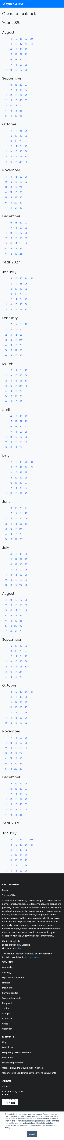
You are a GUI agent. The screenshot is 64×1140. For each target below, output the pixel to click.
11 (16, 49)
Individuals (7, 1057)
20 (20, 59)
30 (31, 39)
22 (21, 70)
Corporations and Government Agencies (23, 1067)
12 (16, 54)
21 (21, 64)
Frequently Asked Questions (16, 1052)
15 (16, 70)
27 (26, 59)
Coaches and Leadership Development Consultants (29, 1072)
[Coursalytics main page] (16, 4)
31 (32, 44)
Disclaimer (7, 1047)
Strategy (6, 972)
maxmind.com (35, 957)
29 (26, 70)
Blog (4, 1042)
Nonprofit (7, 1003)
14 (16, 64)
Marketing (7, 987)
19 (21, 54)
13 (16, 59)
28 (26, 64)
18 (21, 49)
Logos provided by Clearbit (16, 944)
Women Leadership (12, 998)
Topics (5, 1008)
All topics (6, 1013)
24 (26, 44)
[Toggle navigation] (59, 4)
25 (26, 49)
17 (21, 44)
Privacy (6, 890)
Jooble (18, 948)
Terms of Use (9, 895)
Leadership (7, 967)
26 (26, 54)
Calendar (7, 1028)
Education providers (12, 1062)
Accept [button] (32, 1134)
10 (16, 44)
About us (6, 1086)
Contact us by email (13, 1091)
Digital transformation (13, 977)
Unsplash (15, 941)
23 (26, 39)
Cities (5, 1023)
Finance (6, 982)
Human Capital (10, 992)
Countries (7, 1018)
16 (21, 39)
